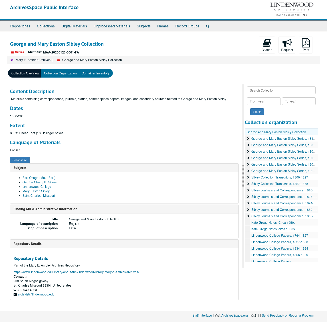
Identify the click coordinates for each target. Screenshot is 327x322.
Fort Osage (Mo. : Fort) (38, 177)
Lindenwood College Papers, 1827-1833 (279, 242)
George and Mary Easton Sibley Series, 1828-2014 (287, 170)
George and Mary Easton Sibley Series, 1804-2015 (287, 158)
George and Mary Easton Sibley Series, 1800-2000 (287, 164)
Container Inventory (95, 73)
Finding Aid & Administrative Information (45, 209)
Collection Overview (25, 73)
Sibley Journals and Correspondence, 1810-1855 (286, 190)
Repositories (20, 26)
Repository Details (28, 243)
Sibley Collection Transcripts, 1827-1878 (279, 183)
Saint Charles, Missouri (38, 195)
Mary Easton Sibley (36, 191)
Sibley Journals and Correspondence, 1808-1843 (286, 196)
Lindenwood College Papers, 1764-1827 (279, 235)
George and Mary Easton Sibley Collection (276, 132)
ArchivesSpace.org (234, 315)
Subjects (144, 26)
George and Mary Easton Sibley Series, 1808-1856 (287, 145)
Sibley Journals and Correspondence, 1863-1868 (286, 216)
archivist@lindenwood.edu (36, 294)
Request (287, 49)
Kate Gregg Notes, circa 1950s (273, 229)
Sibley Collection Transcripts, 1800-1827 (279, 177)
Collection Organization (60, 73)
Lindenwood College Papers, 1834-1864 (279, 248)
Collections (46, 26)
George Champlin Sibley (39, 182)
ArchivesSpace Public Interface (44, 7)
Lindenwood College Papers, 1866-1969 (279, 254)
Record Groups (187, 26)
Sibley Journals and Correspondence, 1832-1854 (286, 209)
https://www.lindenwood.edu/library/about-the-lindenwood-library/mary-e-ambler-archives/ (76, 272)
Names (163, 26)
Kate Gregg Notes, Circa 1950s (273, 222)
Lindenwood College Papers (271, 261)
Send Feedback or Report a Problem (288, 315)
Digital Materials (74, 26)
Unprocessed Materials (112, 26)
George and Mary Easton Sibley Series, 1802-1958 (287, 151)
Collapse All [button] (19, 160)
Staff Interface (202, 315)
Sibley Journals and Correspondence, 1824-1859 (286, 203)
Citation (267, 49)
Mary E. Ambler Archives (33, 59)
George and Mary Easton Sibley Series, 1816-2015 (287, 138)
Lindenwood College (36, 186)
